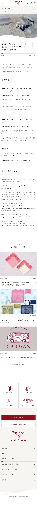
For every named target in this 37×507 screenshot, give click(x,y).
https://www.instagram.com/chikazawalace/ (15, 217)
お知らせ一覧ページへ (18, 364)
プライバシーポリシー (9, 459)
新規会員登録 (18, 417)
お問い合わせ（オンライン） (11, 469)
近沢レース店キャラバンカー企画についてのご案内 (17, 358)
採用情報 (4, 480)
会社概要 (4, 448)
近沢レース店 (5, 55)
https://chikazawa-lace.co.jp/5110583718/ (15, 95)
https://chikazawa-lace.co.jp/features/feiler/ (15, 160)
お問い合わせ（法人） (9, 474)
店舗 (3, 453)
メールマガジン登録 (19, 424)
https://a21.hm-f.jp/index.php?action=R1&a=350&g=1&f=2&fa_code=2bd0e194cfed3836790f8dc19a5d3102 (18, 208)
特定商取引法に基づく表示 (10, 464)
